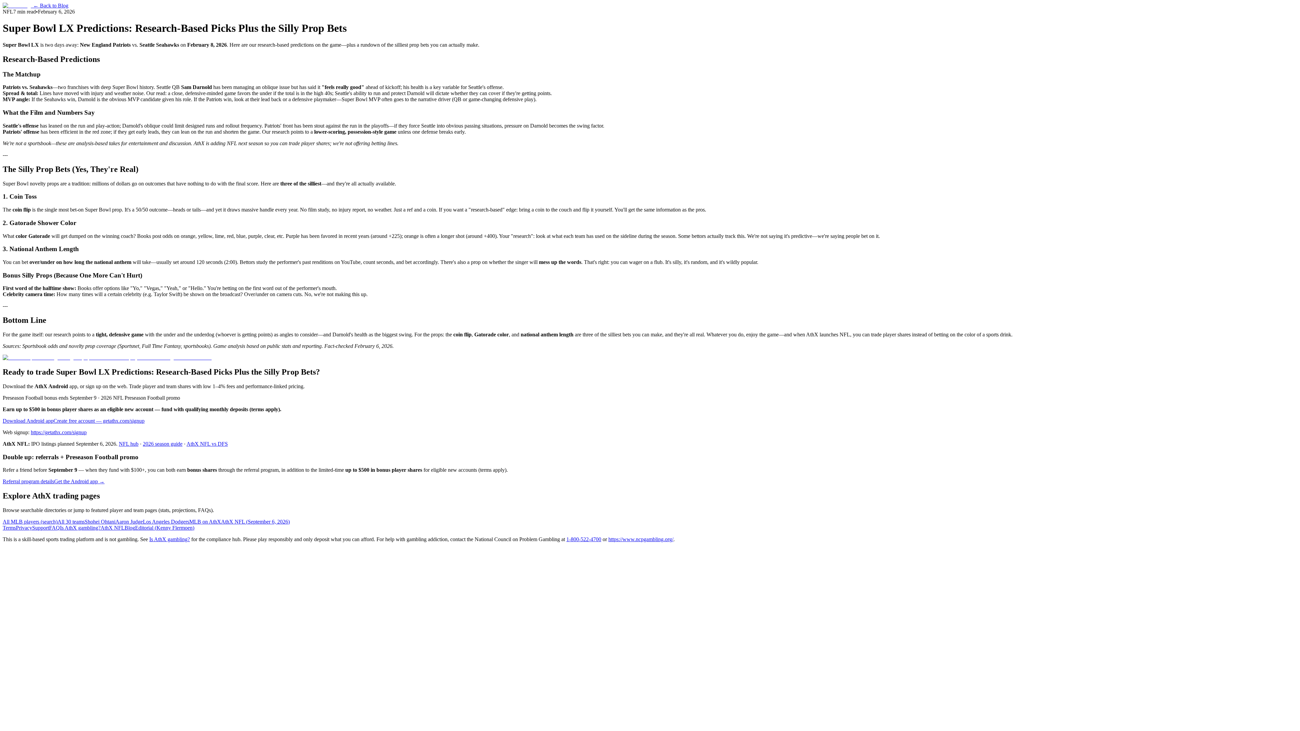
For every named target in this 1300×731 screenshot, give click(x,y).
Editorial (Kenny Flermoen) (164, 528)
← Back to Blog (50, 5)
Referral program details (28, 481)
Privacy (24, 528)
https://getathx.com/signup (59, 432)
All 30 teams (71, 522)
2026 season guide (162, 444)
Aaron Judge (129, 522)
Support (40, 528)
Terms (9, 528)
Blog (130, 528)
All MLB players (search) (30, 522)
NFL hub (128, 444)
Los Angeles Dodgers (166, 522)
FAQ (54, 528)
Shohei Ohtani (100, 522)
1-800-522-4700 (583, 539)
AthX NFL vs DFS (207, 444)
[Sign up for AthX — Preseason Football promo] (107, 357)
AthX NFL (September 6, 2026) (255, 522)
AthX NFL (113, 528)
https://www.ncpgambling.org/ (640, 539)
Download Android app (28, 421)
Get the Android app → (79, 481)
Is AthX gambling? (80, 528)
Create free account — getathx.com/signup (99, 421)
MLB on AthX (205, 522)
